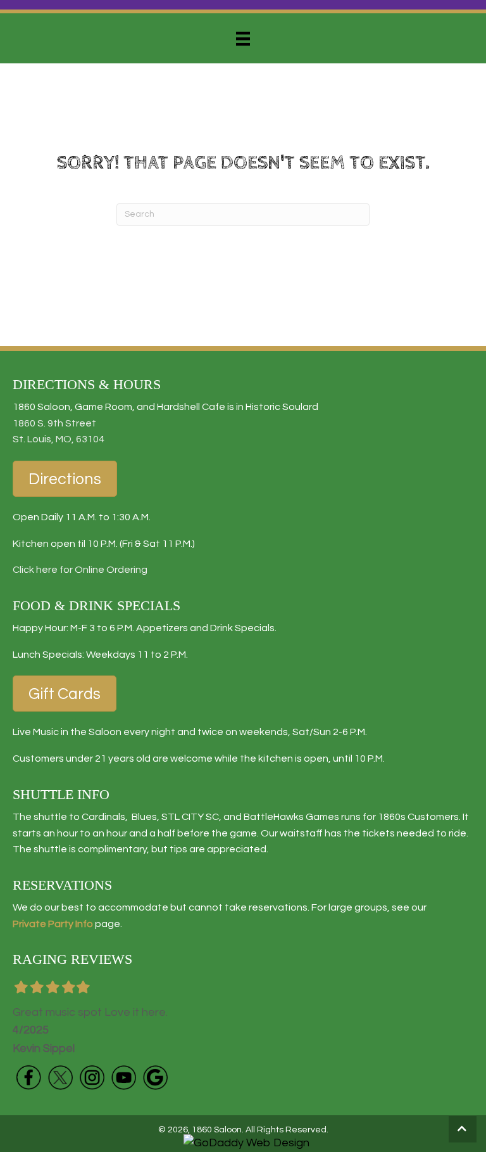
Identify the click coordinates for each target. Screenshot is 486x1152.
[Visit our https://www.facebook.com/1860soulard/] (28, 1077)
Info (83, 924)
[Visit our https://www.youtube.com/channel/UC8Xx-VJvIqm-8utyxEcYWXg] (123, 1077)
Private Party (43, 924)
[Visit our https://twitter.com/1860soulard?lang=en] (60, 1077)
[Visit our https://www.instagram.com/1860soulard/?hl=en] (91, 1077)
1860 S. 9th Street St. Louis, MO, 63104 (58, 431)
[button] (463, 1129)
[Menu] (243, 39)
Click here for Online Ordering (80, 570)
